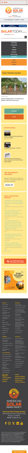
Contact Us (4, 332)
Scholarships (18, 332)
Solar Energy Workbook (18, 314)
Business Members (6, 356)
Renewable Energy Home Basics (19, 320)
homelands (18, 437)
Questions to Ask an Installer (19, 354)
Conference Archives (7, 343)
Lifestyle (14, 49)
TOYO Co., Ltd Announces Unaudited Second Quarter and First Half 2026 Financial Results (13, 244)
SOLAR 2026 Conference (5, 341)
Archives (14, 64)
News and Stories (19, 338)
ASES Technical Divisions (6, 313)
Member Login (19, 380)
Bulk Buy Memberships (5, 368)
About (14, 60)
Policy (14, 47)
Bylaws (4, 326)
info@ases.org (16, 418)
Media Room (18, 359)
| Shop (22, 19)
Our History (5, 306)
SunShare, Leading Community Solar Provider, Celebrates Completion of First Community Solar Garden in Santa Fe (13, 213)
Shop (3, 334)
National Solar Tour (6, 338)
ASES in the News (6, 324)
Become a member (20, 378)
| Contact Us (17, 19)
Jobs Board (17, 367)
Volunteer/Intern (6, 315)
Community (14, 45)
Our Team (4, 310)
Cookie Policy (23, 432)
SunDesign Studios (15, 441)
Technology (14, 42)
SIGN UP (9, 185)
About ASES (5, 304)
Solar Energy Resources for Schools (20, 305)
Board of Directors (6, 308)
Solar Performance (19, 361)
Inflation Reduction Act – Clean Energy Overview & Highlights (20, 311)
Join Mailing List (9, 19)
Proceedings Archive (7, 345)
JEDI (3, 320)
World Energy (14, 54)
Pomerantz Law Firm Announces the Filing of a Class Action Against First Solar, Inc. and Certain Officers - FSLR (14, 203)
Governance (5, 330)
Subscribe (14, 56)
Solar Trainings (18, 317)
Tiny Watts (17, 328)
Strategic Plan (5, 328)
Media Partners (5, 372)
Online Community (6, 354)
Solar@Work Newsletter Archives (20, 357)
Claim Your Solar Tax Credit (20, 350)
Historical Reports (19, 363)
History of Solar (18, 330)
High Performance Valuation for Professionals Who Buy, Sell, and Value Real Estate (19, 324)
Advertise (14, 62)
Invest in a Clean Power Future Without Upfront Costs (20, 347)
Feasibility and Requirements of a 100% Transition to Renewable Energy (19, 342)
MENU (6, 2)
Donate (14, 116)
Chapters (4, 362)
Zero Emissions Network (5, 350)
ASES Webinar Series (20, 307)
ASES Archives (18, 365)
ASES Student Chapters (5, 365)
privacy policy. (16, 434)
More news (7, 251)
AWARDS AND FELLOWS (5, 318)
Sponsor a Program (20, 376)
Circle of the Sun (6, 358)
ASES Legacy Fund (6, 360)
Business (14, 52)
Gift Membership (6, 370)
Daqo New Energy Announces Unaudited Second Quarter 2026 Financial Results (13, 235)
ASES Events (5, 322)
